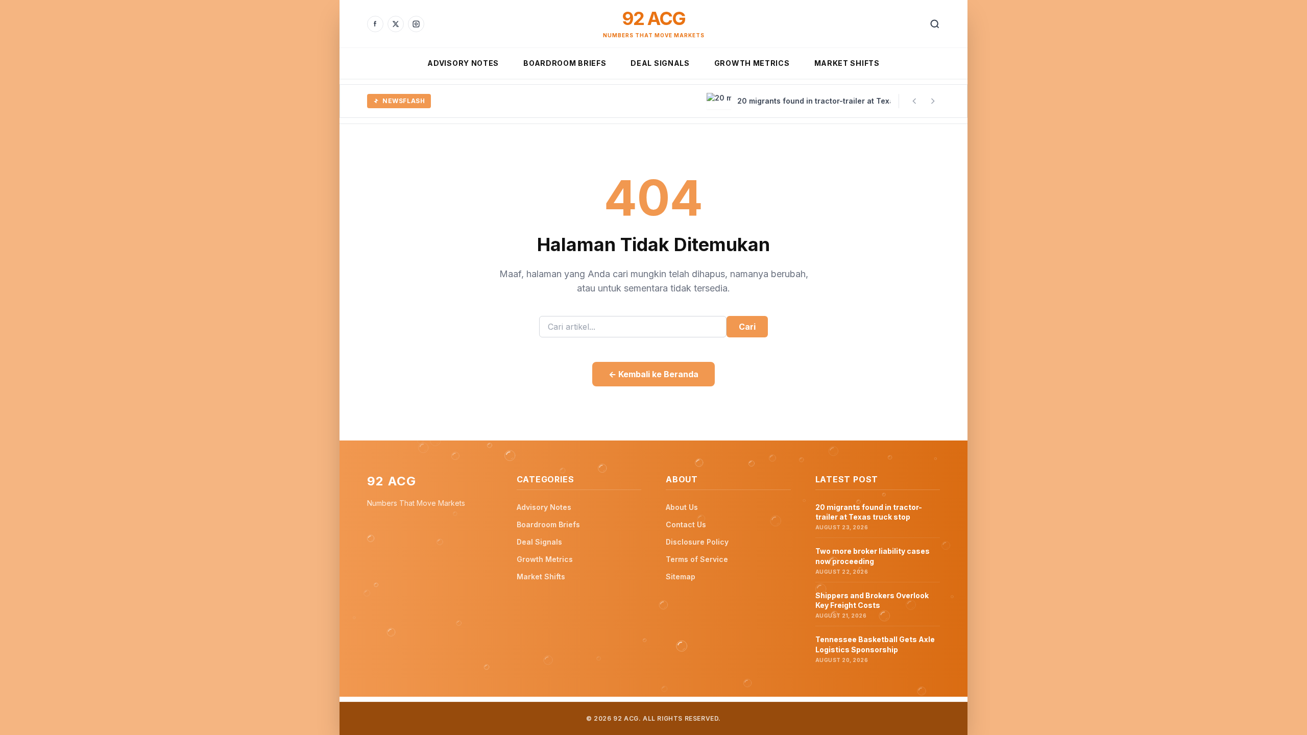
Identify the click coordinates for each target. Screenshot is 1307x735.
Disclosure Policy (697, 541)
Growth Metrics (752, 63)
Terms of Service (697, 559)
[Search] (935, 24)
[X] (396, 24)
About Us (682, 507)
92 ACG (653, 18)
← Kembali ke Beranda (653, 374)
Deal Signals (660, 63)
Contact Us (686, 524)
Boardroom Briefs (564, 63)
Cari (747, 327)
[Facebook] (375, 24)
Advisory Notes (463, 63)
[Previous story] (914, 101)
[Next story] (933, 101)
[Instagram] (416, 24)
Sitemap (680, 576)
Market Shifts (847, 63)
